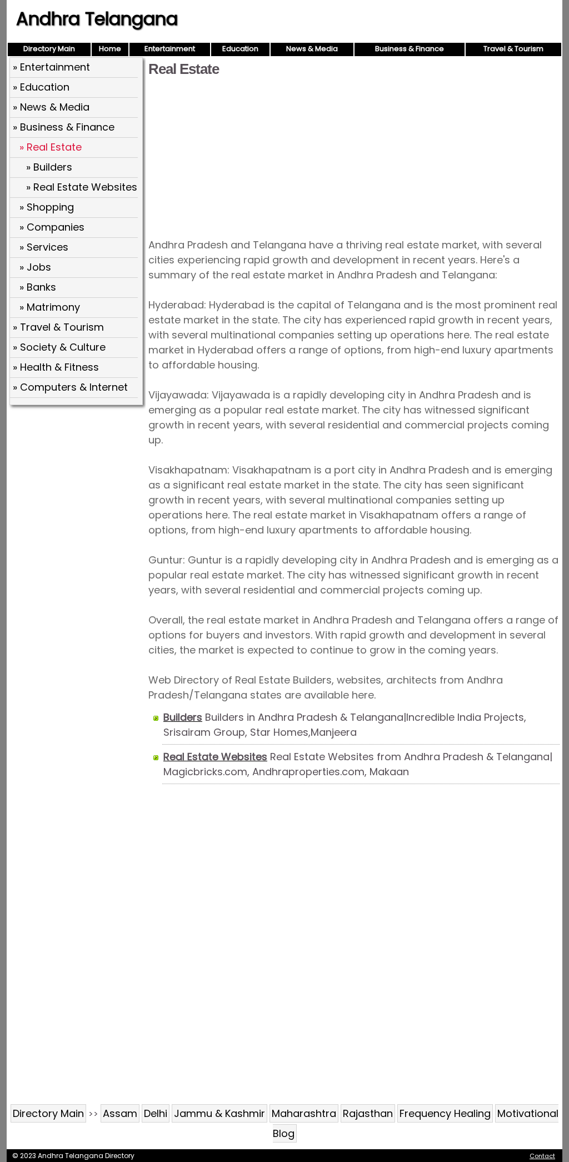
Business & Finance (409, 48)
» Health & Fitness (56, 367)
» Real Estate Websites (81, 187)
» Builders (49, 167)
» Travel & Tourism (58, 327)
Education (240, 48)
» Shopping (46, 207)
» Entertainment (51, 67)
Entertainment (169, 48)
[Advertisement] (354, 157)
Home (110, 48)
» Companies (51, 227)
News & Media (312, 48)
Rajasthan (368, 1113)
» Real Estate (50, 147)
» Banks (37, 287)
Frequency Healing (445, 1113)
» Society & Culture (59, 347)
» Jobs (35, 267)
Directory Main (49, 48)
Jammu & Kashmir (219, 1113)
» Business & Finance (63, 127)
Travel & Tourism (513, 48)
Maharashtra (304, 1113)
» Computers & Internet (70, 387)
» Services (43, 247)
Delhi (155, 1113)
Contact (542, 1155)
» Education (41, 87)
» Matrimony (49, 307)
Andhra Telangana (97, 18)
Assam (120, 1113)
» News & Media (51, 107)
